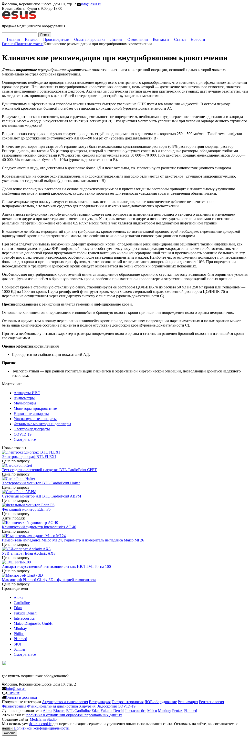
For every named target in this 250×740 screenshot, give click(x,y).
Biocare (59, 710)
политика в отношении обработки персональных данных (74, 715)
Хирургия (87, 706)
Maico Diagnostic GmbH (33, 623)
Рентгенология (211, 702)
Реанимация (188, 702)
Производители (56, 39)
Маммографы (25, 403)
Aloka (18, 597)
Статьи (180, 39)
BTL (69, 710)
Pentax (177, 710)
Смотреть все (25, 439)
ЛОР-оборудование (161, 702)
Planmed (20, 639)
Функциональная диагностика (52, 706)
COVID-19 (22, 434)
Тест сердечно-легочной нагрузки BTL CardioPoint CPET (49, 470)
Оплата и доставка (89, 39)
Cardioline (22, 603)
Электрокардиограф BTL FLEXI (29, 457)
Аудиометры (24, 398)
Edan (18, 608)
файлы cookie (40, 724)
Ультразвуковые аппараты (35, 419)
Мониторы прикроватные (35, 408)
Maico (152, 710)
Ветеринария (100, 702)
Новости (198, 39)
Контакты (161, 39)
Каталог (31, 39)
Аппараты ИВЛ (27, 393)
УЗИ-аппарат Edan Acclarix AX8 (28, 553)
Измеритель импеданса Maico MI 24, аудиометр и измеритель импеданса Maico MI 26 (73, 540)
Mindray (20, 628)
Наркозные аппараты (31, 414)
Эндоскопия (106, 706)
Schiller (19, 649)
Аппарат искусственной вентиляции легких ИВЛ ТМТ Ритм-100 (56, 566)
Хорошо (9, 733)
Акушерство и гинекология (65, 702)
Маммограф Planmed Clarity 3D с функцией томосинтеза (49, 580)
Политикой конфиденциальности (41, 728)
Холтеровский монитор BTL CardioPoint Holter (41, 483)
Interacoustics (24, 618)
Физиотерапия (14, 706)
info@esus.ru (91, 4)
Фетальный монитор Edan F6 (26, 509)
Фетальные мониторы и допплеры (42, 424)
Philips (19, 634)
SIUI (17, 644)
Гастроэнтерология (128, 702)
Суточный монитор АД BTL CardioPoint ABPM (41, 496)
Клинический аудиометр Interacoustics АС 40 (39, 527)
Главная (13, 39)
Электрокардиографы (32, 429)
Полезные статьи (29, 44)
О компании (137, 39)
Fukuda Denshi (25, 613)
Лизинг (116, 39)
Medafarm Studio (43, 719)
